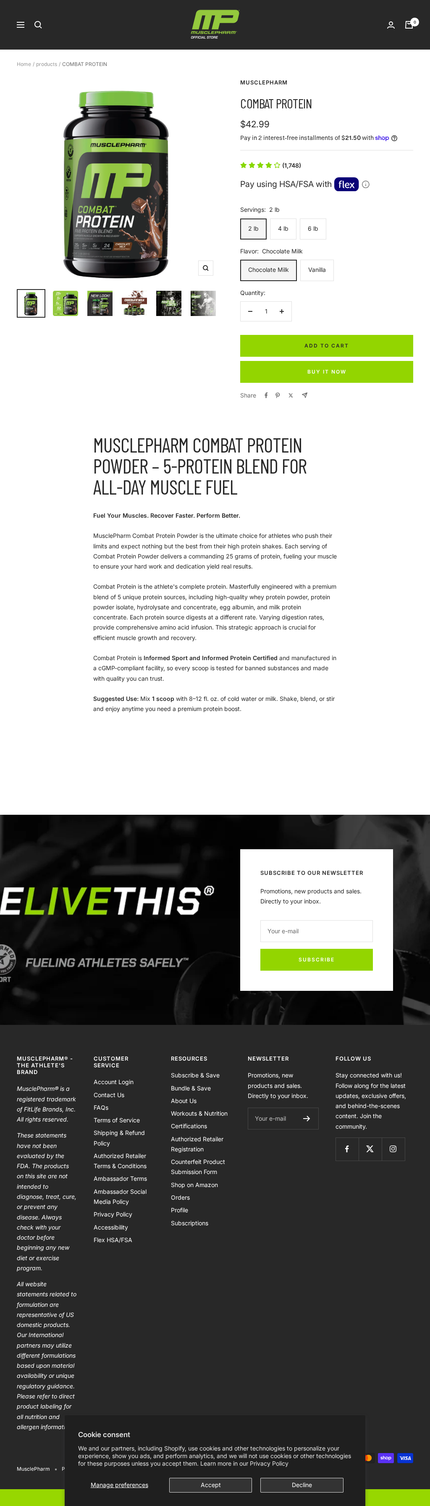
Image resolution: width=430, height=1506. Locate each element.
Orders (180, 1197)
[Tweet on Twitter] (290, 395)
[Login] (391, 25)
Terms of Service (117, 1120)
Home (24, 64)
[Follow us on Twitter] (370, 1149)
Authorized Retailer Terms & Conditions (120, 1160)
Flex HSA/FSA (113, 1239)
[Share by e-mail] (304, 395)
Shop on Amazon (194, 1184)
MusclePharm (264, 82)
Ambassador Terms (120, 1178)
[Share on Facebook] (266, 395)
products (46, 64)
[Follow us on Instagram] (393, 1149)
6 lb (313, 228)
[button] (270, 165)
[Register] (306, 1119)
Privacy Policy (269, 1463)
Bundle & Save (191, 1088)
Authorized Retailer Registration (197, 1144)
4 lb (283, 228)
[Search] (38, 25)
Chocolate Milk (268, 269)
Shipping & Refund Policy (119, 1137)
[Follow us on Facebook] (347, 1149)
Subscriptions (189, 1223)
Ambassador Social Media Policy (120, 1196)
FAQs (101, 1107)
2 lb (253, 228)
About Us (184, 1100)
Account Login (114, 1081)
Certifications (189, 1126)
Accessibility (111, 1227)
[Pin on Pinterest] (277, 395)
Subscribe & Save (195, 1075)
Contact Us (109, 1094)
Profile (179, 1210)
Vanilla (317, 269)
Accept (211, 1484)
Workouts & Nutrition (199, 1113)
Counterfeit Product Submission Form (198, 1166)
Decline (302, 1484)
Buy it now (326, 372)
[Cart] (409, 25)
